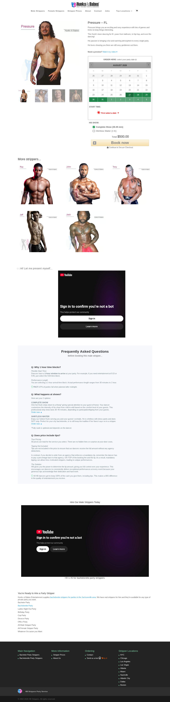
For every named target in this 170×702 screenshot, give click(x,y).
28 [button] (137, 95)
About (88, 11)
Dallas (122, 682)
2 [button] (120, 100)
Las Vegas (124, 665)
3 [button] (130, 100)
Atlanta (123, 668)
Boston (123, 685)
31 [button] (101, 100)
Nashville (124, 675)
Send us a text (97, 658)
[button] (91, 64)
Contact (98, 11)
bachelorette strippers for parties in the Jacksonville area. (73, 597)
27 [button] (130, 95)
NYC (122, 655)
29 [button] (146, 95)
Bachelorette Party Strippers (31, 658)
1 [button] (112, 100)
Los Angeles (125, 661)
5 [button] (146, 100)
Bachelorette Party (25, 606)
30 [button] (92, 100)
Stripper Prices (75, 11)
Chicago (123, 658)
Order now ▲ (36, 412)
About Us (57, 658)
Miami (122, 671)
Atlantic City (125, 678)
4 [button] (138, 100)
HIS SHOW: (94, 123)
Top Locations (123, 11)
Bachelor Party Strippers (29, 655)
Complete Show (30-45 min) (109, 127)
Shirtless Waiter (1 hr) (106, 131)
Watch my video (109, 52)
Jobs (107, 11)
